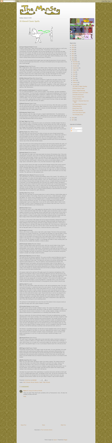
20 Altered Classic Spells (78, 88)
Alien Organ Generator (78, 110)
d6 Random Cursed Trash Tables (80, 92)
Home (43, 425)
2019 (73, 60)
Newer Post (23, 425)
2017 (73, 119)
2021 (73, 55)
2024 (73, 49)
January (75, 84)
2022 (73, 53)
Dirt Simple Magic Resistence (80, 104)
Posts (73, 128)
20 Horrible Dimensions (78, 94)
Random (37, 382)
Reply (24, 396)
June (74, 74)
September (75, 68)
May (74, 76)
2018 (73, 117)
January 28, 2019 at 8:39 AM (35, 390)
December (75, 61)
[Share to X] (44, 380)
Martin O (25, 390)
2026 (73, 45)
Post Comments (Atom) (46, 429)
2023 (73, 51)
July (74, 72)
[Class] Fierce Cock (77, 108)
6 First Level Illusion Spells (79, 112)
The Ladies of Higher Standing (80, 86)
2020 (73, 57)
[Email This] (40, 380)
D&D (24, 382)
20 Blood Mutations (77, 106)
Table (44, 382)
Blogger (65, 439)
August (75, 70)
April (74, 78)
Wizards (48, 382)
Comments (74, 131)
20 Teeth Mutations (77, 98)
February (75, 82)
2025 (73, 47)
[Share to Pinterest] (47, 380)
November (75, 63)
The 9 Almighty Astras (78, 114)
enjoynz (55, 439)
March (74, 80)
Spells (40, 382)
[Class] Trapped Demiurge (79, 90)
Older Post (63, 425)
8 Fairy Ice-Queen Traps (78, 96)
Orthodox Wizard (30, 382)
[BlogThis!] (42, 380)
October (75, 66)
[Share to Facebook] (45, 380)
